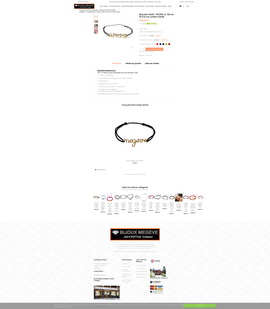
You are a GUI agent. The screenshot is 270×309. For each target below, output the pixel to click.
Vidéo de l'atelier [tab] (152, 63)
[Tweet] (148, 55)
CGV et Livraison (126, 266)
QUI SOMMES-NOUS (141, 265)
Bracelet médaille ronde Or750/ (96, 205)
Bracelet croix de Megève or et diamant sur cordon (117, 207)
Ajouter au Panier (154, 49)
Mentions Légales (140, 268)
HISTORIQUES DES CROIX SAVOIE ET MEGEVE (127, 275)
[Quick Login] (183, 6)
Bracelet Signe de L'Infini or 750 (200, 205)
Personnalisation (69, 306)
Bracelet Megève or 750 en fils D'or (135, 161)
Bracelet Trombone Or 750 (164, 205)
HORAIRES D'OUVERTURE (126, 270)
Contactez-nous (126, 263)
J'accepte (199, 306)
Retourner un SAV (140, 277)
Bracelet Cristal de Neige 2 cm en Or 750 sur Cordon (171, 207)
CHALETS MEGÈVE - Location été (159, 278)
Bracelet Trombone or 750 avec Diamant (144, 206)
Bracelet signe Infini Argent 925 (151, 205)
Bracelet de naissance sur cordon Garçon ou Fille (109, 207)
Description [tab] (117, 63)
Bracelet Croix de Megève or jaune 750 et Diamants (193, 207)
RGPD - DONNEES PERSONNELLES (126, 281)
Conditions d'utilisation (141, 271)
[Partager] (146, 55)
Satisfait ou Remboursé (142, 274)
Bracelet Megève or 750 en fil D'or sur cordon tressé (186, 207)
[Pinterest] (151, 55)
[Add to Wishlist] (165, 49)
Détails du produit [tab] (133, 63)
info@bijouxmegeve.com (100, 275)
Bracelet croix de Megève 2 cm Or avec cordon (158, 206)
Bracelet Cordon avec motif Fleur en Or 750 (130, 206)
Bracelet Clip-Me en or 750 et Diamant (137, 205)
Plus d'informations (59, 306)
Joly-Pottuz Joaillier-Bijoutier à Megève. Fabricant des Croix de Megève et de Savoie (135, 1)
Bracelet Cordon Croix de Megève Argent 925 (103, 206)
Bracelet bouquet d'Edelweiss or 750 (178, 206)
